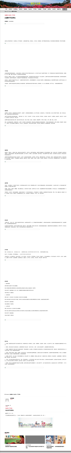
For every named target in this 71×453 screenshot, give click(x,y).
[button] (63, 9)
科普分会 (20, 9)
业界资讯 (10, 9)
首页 (6, 9)
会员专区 (54, 9)
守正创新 (44, 9)
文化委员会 (15, 9)
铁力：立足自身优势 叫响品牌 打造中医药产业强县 (35, 447)
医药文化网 (35, 3)
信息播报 (39, 9)
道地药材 (25, 9)
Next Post (7, 405)
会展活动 (49, 9)
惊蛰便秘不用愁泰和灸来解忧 (11, 446)
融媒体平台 (59, 9)
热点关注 (30, 9)
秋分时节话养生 (10, 410)
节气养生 (34, 9)
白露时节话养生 (10, 18)
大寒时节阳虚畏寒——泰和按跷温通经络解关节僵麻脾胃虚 (55, 447)
